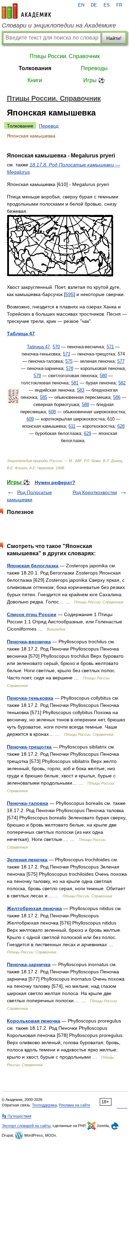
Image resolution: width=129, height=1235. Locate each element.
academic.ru (26, 11)
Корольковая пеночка (33, 1021)
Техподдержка (44, 1105)
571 (110, 346)
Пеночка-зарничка (29, 964)
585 (43, 397)
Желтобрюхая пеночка (34, 908)
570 (56, 346)
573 (66, 354)
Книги (35, 80)
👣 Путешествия (16, 1116)
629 (87, 433)
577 (121, 361)
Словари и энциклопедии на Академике (59, 25)
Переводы (94, 68)
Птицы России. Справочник (65, 56)
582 (122, 382)
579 (37, 375)
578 (69, 368)
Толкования (35, 68)
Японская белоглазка (32, 565)
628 (121, 426)
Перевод (48, 126)
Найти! (113, 38)
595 (69, 294)
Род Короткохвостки (95, 492)
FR (119, 5)
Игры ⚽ (94, 80)
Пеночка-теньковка (30, 698)
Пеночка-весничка (29, 641)
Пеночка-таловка (27, 803)
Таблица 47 (38, 346)
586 (116, 397)
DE (94, 5)
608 (52, 411)
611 (71, 426)
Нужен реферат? (55, 482)
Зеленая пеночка (27, 859)
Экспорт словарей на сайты (26, 1126)
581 (74, 382)
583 (80, 390)
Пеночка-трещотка (29, 747)
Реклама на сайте (74, 1105)
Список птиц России (31, 614)
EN (81, 5)
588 (85, 404)
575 (69, 361)
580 (103, 375)
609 (30, 419)
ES (107, 5)
